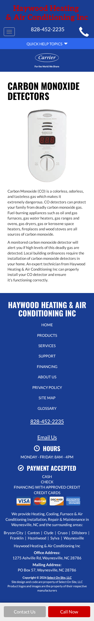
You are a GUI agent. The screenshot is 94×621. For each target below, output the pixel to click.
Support (47, 356)
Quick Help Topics (45, 44)
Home (47, 324)
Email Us (47, 437)
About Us (47, 377)
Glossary (47, 408)
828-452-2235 (47, 421)
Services (47, 345)
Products (47, 335)
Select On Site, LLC (59, 577)
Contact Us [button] (25, 611)
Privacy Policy (47, 387)
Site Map (47, 397)
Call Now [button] (69, 611)
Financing (47, 366)
